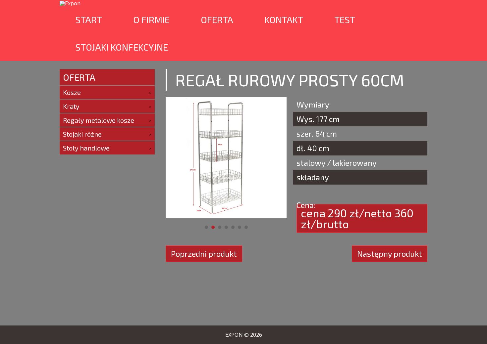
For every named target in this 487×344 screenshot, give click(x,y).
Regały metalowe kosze (98, 120)
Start (88, 19)
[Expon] (70, 3)
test (344, 19)
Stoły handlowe (86, 148)
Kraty (71, 106)
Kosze (72, 92)
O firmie (151, 19)
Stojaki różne (82, 134)
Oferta (217, 19)
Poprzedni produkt (204, 253)
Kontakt (283, 19)
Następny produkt (389, 253)
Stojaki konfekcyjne (121, 47)
